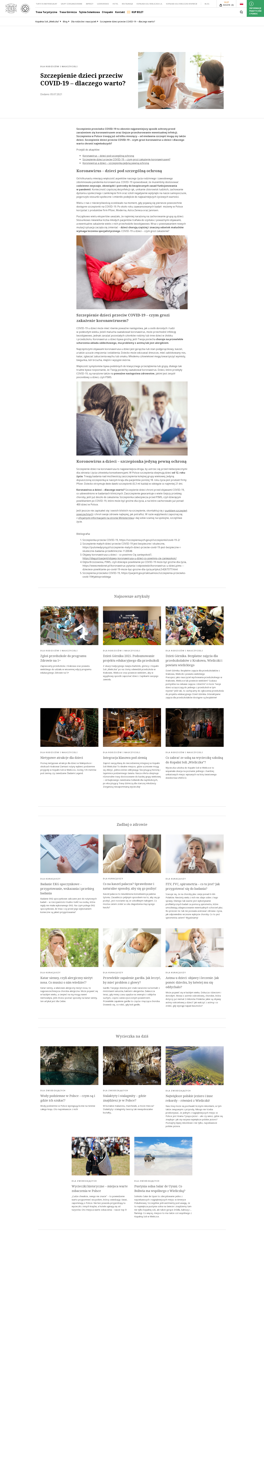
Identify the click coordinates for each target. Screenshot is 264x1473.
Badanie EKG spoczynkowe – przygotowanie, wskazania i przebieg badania (67, 889)
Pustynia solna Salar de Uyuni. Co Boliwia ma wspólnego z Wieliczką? (159, 1188)
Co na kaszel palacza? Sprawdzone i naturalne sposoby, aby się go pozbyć (129, 886)
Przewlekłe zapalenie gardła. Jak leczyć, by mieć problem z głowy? (132, 980)
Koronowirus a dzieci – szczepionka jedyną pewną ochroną (115, 163)
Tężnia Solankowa (89, 12)
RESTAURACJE (127, 3)
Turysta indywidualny (46, 3)
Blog (207, 3)
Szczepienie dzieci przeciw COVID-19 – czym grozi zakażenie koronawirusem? (126, 159)
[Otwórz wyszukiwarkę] (241, 12)
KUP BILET (137, 12)
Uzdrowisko (103, 3)
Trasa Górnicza (68, 12)
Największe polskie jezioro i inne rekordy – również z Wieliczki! (189, 1098)
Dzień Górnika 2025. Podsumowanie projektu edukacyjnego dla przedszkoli (131, 658)
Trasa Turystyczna (46, 12)
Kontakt (120, 12)
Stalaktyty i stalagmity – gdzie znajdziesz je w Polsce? (124, 1098)
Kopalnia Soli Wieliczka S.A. (149, 3)
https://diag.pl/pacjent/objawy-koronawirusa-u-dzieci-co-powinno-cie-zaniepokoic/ (129, 558)
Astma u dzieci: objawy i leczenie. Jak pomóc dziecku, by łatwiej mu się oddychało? (192, 982)
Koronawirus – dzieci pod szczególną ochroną (108, 156)
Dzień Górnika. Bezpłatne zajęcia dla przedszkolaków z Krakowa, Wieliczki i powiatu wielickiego (194, 660)
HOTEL (115, 3)
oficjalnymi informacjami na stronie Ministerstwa (106, 518)
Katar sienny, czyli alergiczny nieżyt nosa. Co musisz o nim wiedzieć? (66, 980)
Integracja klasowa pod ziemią (125, 757)
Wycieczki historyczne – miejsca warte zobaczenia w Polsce (100, 1188)
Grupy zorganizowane (71, 3)
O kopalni (107, 12)
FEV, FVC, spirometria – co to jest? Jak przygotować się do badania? (193, 886)
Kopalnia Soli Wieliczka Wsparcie (181, 3)
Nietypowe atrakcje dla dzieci (61, 757)
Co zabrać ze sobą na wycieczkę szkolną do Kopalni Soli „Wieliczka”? (194, 760)
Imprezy (89, 3)
